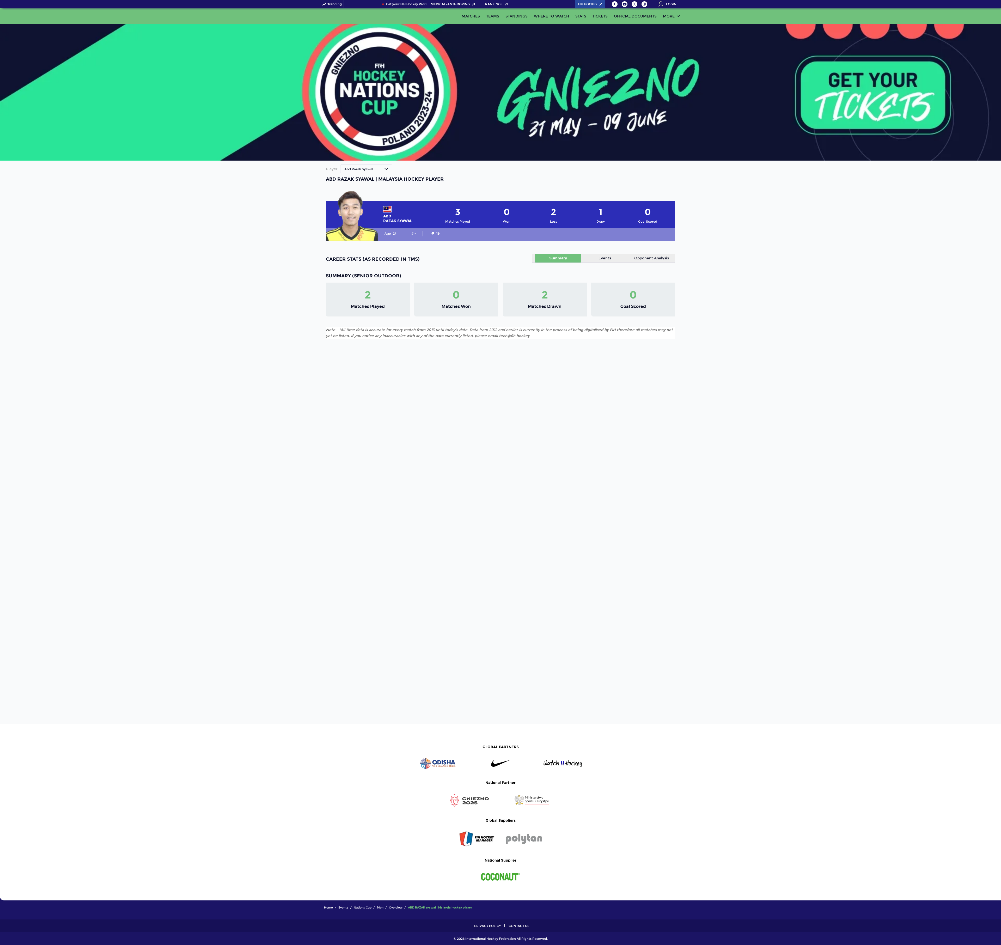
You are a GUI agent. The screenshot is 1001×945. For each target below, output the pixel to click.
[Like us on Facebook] (615, 4)
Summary (558, 258)
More (669, 16)
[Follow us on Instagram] (644, 4)
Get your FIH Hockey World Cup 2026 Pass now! (411, 4)
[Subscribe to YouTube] (624, 4)
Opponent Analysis (651, 258)
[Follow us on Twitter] (634, 4)
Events (605, 258)
